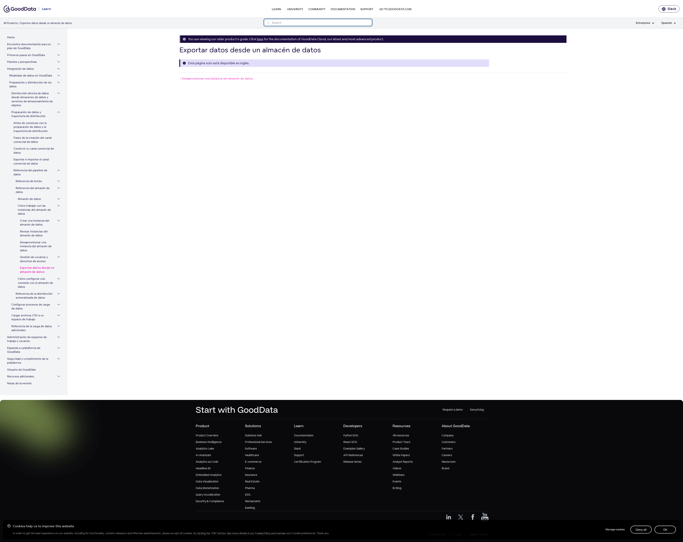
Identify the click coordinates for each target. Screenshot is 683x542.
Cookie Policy (262, 533)
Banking (250, 507)
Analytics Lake (205, 448)
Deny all (641, 529)
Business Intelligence (209, 442)
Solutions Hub (253, 435)
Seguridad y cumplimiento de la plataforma (27, 361)
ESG (247, 494)
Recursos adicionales (20, 376)
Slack (672, 9)
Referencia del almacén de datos (33, 190)
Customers (449, 442)
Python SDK (350, 435)
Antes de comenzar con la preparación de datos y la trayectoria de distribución (31, 127)
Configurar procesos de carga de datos (30, 306)
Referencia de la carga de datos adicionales (31, 328)
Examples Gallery (354, 448)
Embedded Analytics (209, 475)
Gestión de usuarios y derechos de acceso (34, 259)
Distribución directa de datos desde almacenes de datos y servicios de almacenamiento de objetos (32, 99)
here (260, 39)
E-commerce (253, 461)
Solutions (253, 426)
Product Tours (401, 442)
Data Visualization (207, 481)
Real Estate (252, 481)
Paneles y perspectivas (22, 61)
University (295, 9)
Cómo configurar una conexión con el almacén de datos (35, 282)
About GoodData (456, 426)
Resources (401, 426)
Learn (276, 9)
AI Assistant (203, 455)
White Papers (401, 455)
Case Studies (401, 448)
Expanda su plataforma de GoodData (23, 350)
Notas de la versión (19, 383)
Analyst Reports (403, 461)
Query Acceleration (208, 494)
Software (251, 448)
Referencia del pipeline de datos (30, 172)
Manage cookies (615, 529)
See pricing (477, 409)
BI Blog (397, 488)
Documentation (343, 9)
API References (353, 455)
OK (665, 529)
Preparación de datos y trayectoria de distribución (28, 114)
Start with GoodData (237, 409)
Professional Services (258, 442)
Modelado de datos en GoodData (30, 75)
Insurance (251, 475)
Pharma (250, 488)
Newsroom (449, 461)
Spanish (666, 23)
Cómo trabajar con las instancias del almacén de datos (34, 209)
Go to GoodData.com (395, 9)
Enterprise (643, 23)
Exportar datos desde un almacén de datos (37, 269)
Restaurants (252, 501)
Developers (352, 426)
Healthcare (252, 455)
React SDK (350, 442)
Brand (445, 468)
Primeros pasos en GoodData (26, 55)
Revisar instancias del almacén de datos (34, 233)
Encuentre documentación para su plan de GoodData (29, 46)
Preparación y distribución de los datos (30, 84)
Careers (447, 455)
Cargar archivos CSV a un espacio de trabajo (27, 317)
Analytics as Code (207, 461)
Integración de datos (20, 68)
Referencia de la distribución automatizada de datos (34, 295)
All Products (11, 23)
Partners (447, 448)
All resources (401, 435)
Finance (250, 468)
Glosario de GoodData (21, 369)
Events (397, 481)
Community (316, 9)
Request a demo (453, 409)
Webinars (399, 475)
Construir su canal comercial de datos (34, 150)
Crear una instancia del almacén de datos (34, 222)
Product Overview (207, 435)
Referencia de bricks (29, 181)
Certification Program (307, 461)
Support (366, 9)
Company (448, 435)
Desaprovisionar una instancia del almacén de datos (36, 246)
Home (11, 37)
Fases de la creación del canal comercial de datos (33, 140)
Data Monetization (207, 488)
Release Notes (352, 461)
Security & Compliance (210, 501)
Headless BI (203, 468)
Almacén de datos (29, 199)
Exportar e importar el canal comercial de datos (31, 161)
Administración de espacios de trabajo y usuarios (27, 339)
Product (202, 426)
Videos (397, 468)
